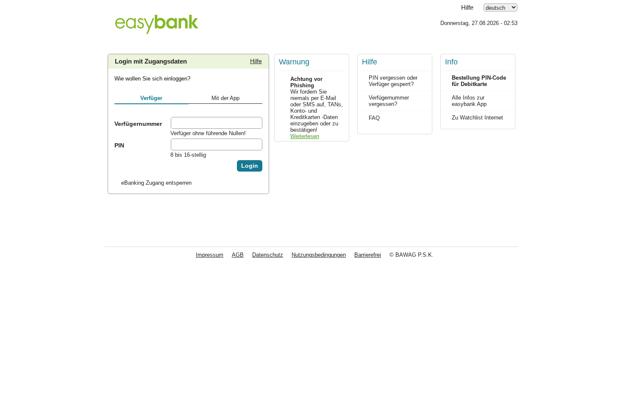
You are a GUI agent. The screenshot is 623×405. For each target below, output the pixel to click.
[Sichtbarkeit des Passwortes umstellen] (255, 144)
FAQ (374, 118)
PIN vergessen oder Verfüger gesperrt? (393, 81)
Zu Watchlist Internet (477, 117)
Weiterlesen (304, 136)
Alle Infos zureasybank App (469, 100)
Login (249, 166)
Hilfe (467, 7)
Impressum (209, 255)
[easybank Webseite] (157, 19)
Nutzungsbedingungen (319, 255)
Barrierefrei (367, 255)
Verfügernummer (138, 123)
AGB (238, 255)
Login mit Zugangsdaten (151, 61)
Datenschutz (267, 255)
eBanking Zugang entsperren (156, 183)
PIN (119, 145)
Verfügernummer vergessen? (389, 100)
